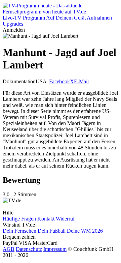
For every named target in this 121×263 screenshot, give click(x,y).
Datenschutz (29, 249)
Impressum (55, 249)
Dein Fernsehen (19, 231)
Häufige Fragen (19, 219)
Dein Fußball (52, 231)
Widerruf (65, 219)
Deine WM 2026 (85, 231)
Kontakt (45, 219)
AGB (8, 249)
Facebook (59, 81)
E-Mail (81, 81)
